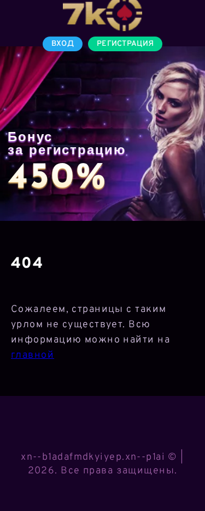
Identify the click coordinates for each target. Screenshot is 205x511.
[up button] (180, 474)
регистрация (125, 44)
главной (32, 355)
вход (62, 44)
